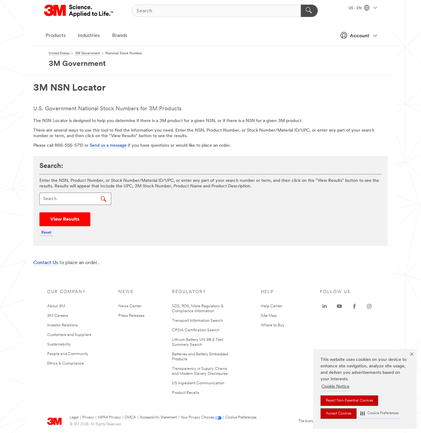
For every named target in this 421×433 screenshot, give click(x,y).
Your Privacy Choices (197, 417)
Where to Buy (272, 325)
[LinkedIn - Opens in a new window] (324, 306)
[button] (379, 413)
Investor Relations (62, 325)
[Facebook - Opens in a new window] (354, 306)
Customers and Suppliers (69, 335)
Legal (74, 417)
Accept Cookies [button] (338, 413)
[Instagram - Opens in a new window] (369, 306)
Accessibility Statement (158, 417)
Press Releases (131, 316)
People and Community (67, 354)
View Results (65, 219)
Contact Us (45, 262)
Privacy (88, 417)
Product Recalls (185, 393)
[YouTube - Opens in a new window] (339, 306)
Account (359, 36)
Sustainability (59, 344)
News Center (129, 306)
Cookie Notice (335, 386)
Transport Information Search (197, 321)
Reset (46, 233)
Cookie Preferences (240, 417)
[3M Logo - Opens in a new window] (79, 11)
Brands (119, 35)
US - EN (355, 8)
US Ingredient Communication (198, 383)
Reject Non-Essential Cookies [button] (349, 400)
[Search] (309, 11)
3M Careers (57, 316)
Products (56, 35)
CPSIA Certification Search (195, 330)
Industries (89, 35)
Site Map (269, 316)
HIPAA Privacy (109, 417)
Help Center (271, 306)
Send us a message (108, 145)
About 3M (56, 306)
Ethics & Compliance (65, 364)
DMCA (130, 417)
